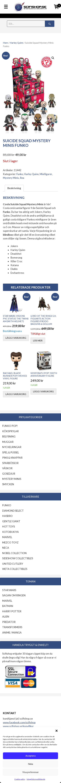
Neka (30, 764)
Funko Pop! (10, 425)
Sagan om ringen (14, 595)
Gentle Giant (11, 521)
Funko (19, 174)
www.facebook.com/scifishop (19, 722)
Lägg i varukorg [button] (15, 337)
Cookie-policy (19, 779)
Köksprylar (10, 431)
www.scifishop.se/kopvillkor (18, 726)
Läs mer (37, 340)
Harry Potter (11, 611)
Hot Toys (8, 526)
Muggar (7, 441)
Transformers (12, 627)
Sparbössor (10, 463)
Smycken (8, 484)
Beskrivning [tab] (14, 188)
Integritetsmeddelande (36, 779)
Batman (7, 606)
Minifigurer (46, 174)
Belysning (9, 436)
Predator (9, 622)
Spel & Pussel (10, 452)
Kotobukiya (10, 531)
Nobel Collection (14, 553)
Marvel (7, 537)
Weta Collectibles (14, 568)
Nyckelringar (11, 447)
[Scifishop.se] (30, 7)
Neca (5, 547)
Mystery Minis (11, 177)
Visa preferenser (30, 772)
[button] (56, 730)
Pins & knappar (12, 457)
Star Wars (9, 590)
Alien (5, 616)
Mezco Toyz (10, 542)
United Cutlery (12, 563)
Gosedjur (8, 473)
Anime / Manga (12, 632)
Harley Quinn (16, 42)
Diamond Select (13, 510)
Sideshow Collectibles (17, 558)
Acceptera (30, 755)
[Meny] (5, 6)
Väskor (7, 468)
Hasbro (7, 515)
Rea (22, 177)
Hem (5, 42)
